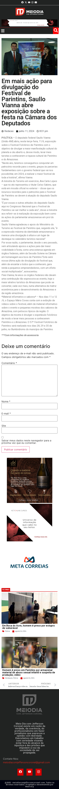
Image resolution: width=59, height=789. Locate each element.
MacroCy (29, 786)
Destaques (9, 678)
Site (4, 425)
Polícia (7, 631)
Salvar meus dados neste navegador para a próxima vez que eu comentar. (26, 441)
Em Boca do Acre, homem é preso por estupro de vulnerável (28, 626)
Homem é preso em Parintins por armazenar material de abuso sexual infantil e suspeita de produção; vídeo (28, 672)
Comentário (9, 363)
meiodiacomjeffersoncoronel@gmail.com (26, 762)
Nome (6, 401)
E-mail (6, 413)
